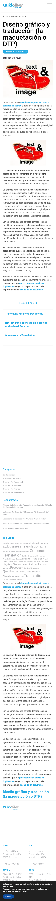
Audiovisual (27, 543)
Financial (6, 559)
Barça (5, 547)
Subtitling (23, 572)
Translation (33, 575)
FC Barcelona (40, 556)
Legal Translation (42, 561)
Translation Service (9, 579)
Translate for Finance (11, 489)
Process (16, 567)
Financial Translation (32, 558)
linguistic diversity (12, 564)
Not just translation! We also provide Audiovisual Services (26, 324)
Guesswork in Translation (20, 335)
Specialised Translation (12, 478)
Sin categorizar (9, 475)
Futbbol (45, 559)
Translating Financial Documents (24, 313)
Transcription (19, 576)
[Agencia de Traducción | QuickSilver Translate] (13, 7)
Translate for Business (12, 485)
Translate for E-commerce (13, 492)
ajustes (23, 891)
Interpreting (22, 561)
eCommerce (32, 556)
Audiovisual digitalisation (39, 543)
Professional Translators (30, 568)
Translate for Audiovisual (13, 482)
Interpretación (12, 561)
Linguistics (26, 564)
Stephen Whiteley (12, 58)
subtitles (16, 572)
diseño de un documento (31, 289)
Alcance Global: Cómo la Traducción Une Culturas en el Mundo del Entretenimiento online (27, 506)
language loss (31, 561)
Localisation (39, 564)
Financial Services (15, 559)
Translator (20, 579)
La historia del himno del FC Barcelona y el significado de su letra (26, 513)
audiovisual (18, 543)
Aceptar (8, 896)
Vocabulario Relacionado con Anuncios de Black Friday (24, 519)
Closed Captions (15, 551)
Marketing (6, 568)
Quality (8, 571)
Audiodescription (8, 543)
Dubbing (24, 556)
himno (5, 561)
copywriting (25, 551)
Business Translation (23, 546)
